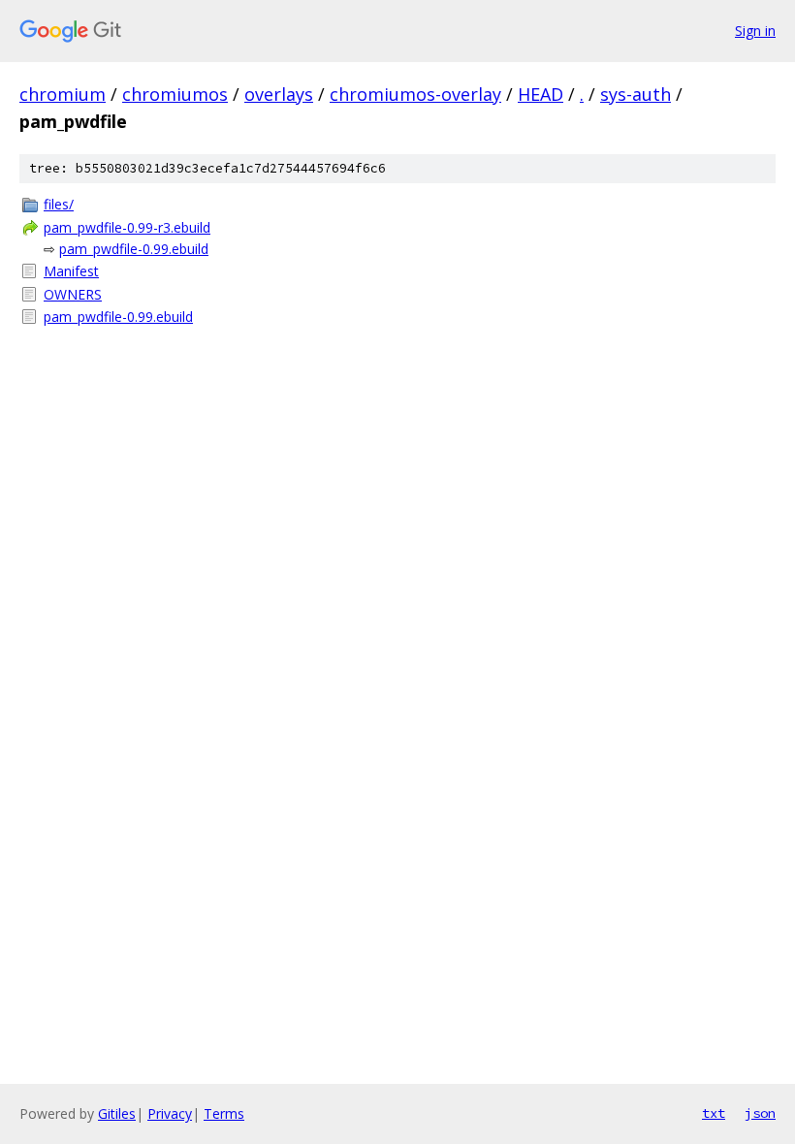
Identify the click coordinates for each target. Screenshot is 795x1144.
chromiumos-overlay (415, 94)
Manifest (71, 271)
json (760, 1113)
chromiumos (175, 94)
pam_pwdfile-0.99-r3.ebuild (127, 227)
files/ (59, 204)
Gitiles (117, 1113)
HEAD (540, 94)
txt (713, 1113)
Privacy (169, 1113)
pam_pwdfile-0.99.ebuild (133, 248)
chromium (62, 94)
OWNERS (73, 294)
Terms (224, 1113)
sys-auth (635, 94)
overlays (278, 94)
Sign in (755, 30)
